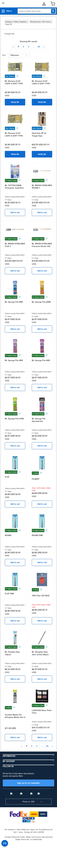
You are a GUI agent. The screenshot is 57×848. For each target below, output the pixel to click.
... (33, 46)
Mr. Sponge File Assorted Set (38, 419)
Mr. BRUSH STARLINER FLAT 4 (15, 244)
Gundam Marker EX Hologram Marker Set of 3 (15, 717)
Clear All (8, 24)
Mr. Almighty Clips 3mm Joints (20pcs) (40, 653)
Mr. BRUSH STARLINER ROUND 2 (42, 186)
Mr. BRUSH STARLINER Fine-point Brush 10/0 (42, 244)
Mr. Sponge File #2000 (41, 302)
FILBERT (35, 479)
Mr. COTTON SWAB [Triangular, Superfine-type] (14, 188)
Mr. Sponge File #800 (14, 302)
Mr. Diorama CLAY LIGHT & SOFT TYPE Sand (14, 135)
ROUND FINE (37, 535)
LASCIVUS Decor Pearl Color (41, 711)
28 (38, 46)
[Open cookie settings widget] (4, 843)
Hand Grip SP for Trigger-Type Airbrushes (39, 135)
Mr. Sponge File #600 (14, 360)
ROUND (8, 535)
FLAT (7, 477)
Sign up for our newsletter (28, 783)
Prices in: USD (28, 802)
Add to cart (15, 212)
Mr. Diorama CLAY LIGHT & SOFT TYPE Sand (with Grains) (41, 83)
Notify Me (15, 102)
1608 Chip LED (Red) (40, 595)
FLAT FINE (9, 593)
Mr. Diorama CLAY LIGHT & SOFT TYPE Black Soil (14, 83)
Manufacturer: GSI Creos (41, 21)
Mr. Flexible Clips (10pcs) (12, 653)
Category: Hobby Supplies (16, 21)
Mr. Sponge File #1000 (14, 418)
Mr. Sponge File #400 (41, 360)
